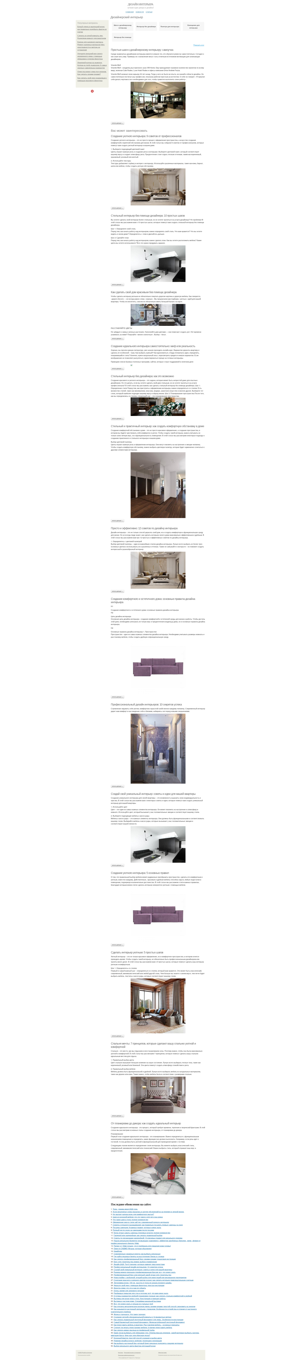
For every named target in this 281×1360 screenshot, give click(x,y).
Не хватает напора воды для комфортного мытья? (133, 1214)
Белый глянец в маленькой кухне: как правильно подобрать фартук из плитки (92, 29)
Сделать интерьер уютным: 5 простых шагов (137, 952)
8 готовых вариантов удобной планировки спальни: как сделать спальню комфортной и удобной (153, 1296)
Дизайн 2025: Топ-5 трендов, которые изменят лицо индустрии (139, 1264)
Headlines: (118, 1251)
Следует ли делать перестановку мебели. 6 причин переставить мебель (143, 1327)
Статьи (149, 11)
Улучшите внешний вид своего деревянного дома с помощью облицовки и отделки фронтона (90, 56)
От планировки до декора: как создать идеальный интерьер (146, 1123)
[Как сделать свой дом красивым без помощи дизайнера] (158, 315)
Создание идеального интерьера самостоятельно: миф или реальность (153, 346)
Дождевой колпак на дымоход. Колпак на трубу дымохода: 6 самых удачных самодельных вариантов (92, 65)
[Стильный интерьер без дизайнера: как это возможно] (158, 406)
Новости (140, 11)
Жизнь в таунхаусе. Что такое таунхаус (130, 1314)
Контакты (120, 1352)
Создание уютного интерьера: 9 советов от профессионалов (146, 136)
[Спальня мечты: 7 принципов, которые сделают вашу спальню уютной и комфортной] (158, 1095)
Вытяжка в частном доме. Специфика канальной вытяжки (137, 1301)
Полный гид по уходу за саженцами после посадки (133, 1230)
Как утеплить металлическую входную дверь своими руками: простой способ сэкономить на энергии (154, 1306)
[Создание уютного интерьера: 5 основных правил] (158, 914)
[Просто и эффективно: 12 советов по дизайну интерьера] (158, 570)
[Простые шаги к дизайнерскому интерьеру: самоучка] (158, 100)
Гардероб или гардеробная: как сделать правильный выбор (138, 1235)
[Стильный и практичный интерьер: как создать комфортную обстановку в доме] (158, 485)
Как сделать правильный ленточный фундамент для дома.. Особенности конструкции (148, 1319)
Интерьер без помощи (122, 37)
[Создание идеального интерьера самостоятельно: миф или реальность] (158, 365)
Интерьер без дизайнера (146, 26)
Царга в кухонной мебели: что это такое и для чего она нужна (138, 1217)
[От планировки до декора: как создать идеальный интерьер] (158, 1173)
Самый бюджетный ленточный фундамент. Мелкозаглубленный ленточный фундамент (149, 1322)
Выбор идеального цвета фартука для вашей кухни (135, 1346)
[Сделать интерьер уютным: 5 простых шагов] (158, 1005)
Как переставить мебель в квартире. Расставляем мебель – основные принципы (146, 1325)
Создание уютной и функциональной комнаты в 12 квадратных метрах (142, 1317)
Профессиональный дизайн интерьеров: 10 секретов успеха (146, 704)
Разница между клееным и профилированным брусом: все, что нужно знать (145, 1272)
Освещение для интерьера (193, 26)
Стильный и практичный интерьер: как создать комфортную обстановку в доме (157, 426)
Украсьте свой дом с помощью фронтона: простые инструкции (139, 1285)
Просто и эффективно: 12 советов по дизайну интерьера (144, 528)
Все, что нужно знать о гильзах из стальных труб (133, 1304)
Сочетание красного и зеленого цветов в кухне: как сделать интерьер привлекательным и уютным (153, 1280)
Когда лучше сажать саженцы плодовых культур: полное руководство (142, 1232)
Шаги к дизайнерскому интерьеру (122, 26)
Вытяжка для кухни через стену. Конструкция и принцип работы (140, 1298)
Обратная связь (162, 1352)
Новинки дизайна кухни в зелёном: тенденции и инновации (138, 1340)
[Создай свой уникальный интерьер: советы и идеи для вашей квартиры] (158, 844)
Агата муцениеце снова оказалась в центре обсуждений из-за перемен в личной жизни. (148, 1211)
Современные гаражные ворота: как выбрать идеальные (137, 1254)
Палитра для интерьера (170, 26)
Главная (130, 11)
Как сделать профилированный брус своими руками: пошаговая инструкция (145, 1259)
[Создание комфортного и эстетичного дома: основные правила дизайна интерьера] (158, 666)
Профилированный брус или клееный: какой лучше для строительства (142, 1275)
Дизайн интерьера (140, 4)
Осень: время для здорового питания (129, 1290)
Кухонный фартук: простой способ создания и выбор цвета (138, 1338)
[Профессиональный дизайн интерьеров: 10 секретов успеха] (158, 749)
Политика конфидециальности (126, 1355)
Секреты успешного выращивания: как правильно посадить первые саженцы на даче (148, 1225)
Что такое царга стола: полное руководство (130, 1219)
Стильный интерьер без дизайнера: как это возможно (142, 376)
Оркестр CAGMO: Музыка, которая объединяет (133, 1248)
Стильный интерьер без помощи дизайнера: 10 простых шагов (148, 215)
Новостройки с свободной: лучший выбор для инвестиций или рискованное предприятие (150, 1277)
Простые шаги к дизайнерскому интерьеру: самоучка (142, 49)
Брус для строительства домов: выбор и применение (135, 1261)
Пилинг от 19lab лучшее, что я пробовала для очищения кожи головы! (142, 1246)
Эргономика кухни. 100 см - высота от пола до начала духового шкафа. (143, 1282)
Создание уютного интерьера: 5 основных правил (140, 873)
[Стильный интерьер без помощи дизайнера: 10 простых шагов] (158, 263)
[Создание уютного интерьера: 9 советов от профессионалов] (158, 186)
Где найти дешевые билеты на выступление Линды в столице (139, 1256)
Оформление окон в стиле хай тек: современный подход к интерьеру (141, 1222)
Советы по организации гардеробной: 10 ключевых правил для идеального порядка (148, 1238)
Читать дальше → (117, 123)
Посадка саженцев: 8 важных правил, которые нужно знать (137, 1227)
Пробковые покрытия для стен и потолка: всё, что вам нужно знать (141, 1293)
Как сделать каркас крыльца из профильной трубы (134, 1330)
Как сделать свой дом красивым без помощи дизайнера (144, 292)
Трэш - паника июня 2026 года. (125, 1209)
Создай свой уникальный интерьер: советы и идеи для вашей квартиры (153, 793)
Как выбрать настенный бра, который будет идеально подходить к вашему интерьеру (148, 1343)
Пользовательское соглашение (132, 1352)
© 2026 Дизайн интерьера (85, 1352)
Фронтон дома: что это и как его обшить (130, 1288)
